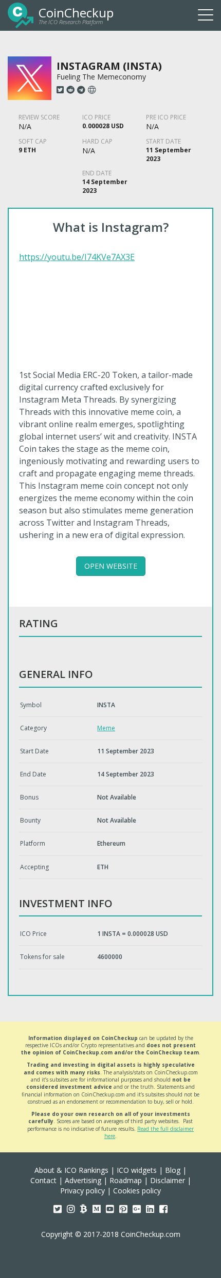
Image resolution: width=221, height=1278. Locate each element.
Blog (172, 1170)
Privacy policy (82, 1190)
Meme (106, 728)
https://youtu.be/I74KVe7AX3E (77, 257)
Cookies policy (137, 1190)
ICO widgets (137, 1170)
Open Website (110, 566)
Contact (43, 1180)
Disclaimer (167, 1180)
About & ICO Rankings (71, 1170)
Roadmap (125, 1180)
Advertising (83, 1180)
